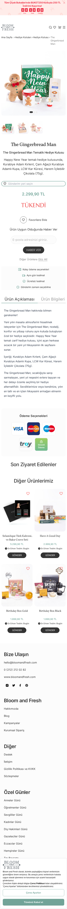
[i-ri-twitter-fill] (13, 687)
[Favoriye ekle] (23, 219)
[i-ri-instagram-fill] (7, 687)
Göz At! (42, 259)
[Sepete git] (54, 27)
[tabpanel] (33, 353)
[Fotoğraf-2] (36, 112)
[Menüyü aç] (64, 27)
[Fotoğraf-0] (31, 112)
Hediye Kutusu (40, 37)
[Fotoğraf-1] (34, 112)
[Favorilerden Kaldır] (28, 494)
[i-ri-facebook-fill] (20, 687)
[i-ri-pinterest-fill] (26, 687)
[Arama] (50, 27)
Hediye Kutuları (23, 37)
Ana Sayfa (7, 37)
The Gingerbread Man (57, 40)
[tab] (19, 299)
